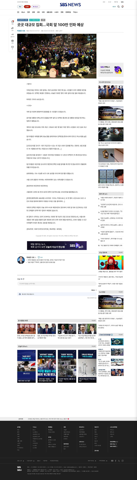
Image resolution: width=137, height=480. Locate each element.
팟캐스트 (112, 432)
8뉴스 (23, 12)
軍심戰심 (50, 430)
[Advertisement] (57, 309)
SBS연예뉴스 (113, 441)
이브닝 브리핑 (51, 432)
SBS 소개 (20, 461)
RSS (96, 443)
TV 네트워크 (20, 447)
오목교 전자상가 (82, 446)
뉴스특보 (35, 447)
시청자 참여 (30, 461)
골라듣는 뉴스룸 (52, 440)
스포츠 (56, 12)
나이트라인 (35, 443)
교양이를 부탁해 (101, 369)
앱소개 (96, 441)
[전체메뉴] (18, 12)
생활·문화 (49, 12)
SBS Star (112, 444)
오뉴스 (34, 441)
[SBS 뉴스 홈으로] (70, 4)
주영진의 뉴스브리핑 (37, 438)
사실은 (65, 430)
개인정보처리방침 (54, 460)
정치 (28, 12)
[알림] (122, 6)
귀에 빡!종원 (82, 432)
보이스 (49, 442)
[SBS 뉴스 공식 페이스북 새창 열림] (115, 460)
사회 (38, 12)
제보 (96, 432)
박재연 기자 (30, 257)
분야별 (18, 426)
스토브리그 (81, 436)
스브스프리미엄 (113, 426)
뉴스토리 (35, 445)
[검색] (118, 7)
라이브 (96, 434)
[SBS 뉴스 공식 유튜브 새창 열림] (112, 460)
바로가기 (97, 426)
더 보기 (93, 320)
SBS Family (92, 461)
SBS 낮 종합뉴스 (52, 446)
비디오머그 (81, 426)
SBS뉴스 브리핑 (52, 444)
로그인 (109, 2)
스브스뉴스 (81, 441)
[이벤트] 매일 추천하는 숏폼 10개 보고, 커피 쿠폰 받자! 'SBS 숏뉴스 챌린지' (47, 419)
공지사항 (97, 450)
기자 (96, 438)
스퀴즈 (111, 436)
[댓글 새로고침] (23, 279)
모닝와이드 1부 (36, 434)
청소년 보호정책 (95, 471)
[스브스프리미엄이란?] (112, 334)
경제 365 (66, 436)
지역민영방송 (103, 461)
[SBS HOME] (122, 2)
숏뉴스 (96, 436)
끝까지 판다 (66, 446)
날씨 (96, 430)
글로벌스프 (100, 349)
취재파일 (68, 12)
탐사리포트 (66, 443)
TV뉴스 (75, 12)
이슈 (18, 450)
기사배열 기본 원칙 (86, 471)
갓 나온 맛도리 (82, 444)
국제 (43, 12)
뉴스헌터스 (35, 432)
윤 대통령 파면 (34, 20)
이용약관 (45, 460)
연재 (65, 426)
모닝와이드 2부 (22, 20)
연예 (62, 12)
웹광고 (38, 460)
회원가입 (116, 2)
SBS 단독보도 (67, 432)
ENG (104, 2)
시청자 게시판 (98, 445)
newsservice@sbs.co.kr (69, 469)
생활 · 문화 (19, 441)
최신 (18, 430)
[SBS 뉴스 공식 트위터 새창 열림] (119, 460)
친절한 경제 (66, 434)
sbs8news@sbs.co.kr (72, 467)
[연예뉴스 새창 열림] (110, 70)
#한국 (114, 6)
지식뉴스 (112, 430)
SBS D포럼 (113, 446)
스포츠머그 (81, 430)
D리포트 (65, 438)
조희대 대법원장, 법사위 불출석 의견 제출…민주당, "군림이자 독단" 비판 (46, 260)
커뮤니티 (112, 434)
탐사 (65, 449)
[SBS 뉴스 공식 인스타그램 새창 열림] (122, 460)
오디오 (49, 437)
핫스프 (99, 359)
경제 (33, 12)
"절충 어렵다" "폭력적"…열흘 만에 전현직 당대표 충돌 (41, 262)
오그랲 (99, 339)
